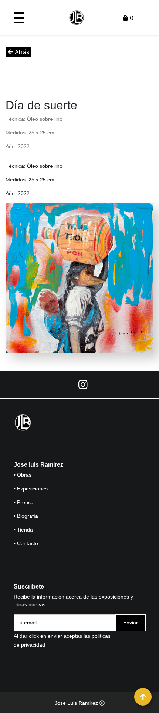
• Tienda (23, 530)
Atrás (21, 52)
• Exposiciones (31, 489)
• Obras (22, 475)
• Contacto (26, 543)
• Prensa (24, 502)
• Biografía (26, 516)
